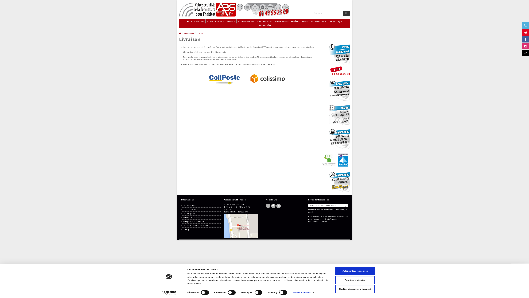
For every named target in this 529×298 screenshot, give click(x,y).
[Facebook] (268, 206)
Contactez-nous (189, 205)
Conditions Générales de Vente (196, 225)
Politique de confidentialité (194, 221)
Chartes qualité (189, 213)
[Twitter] (273, 206)
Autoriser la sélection (355, 280)
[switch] (229, 292)
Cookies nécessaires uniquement (355, 289)
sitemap (186, 229)
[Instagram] (278, 206)
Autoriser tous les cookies (355, 271)
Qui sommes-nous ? (191, 209)
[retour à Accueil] (180, 33)
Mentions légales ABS (192, 217)
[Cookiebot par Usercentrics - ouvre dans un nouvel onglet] (169, 293)
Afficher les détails (301, 292)
